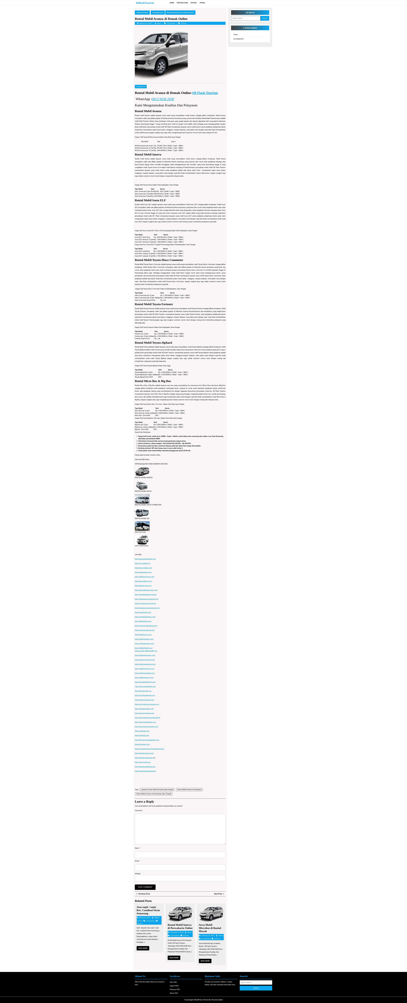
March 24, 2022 (144, 917)
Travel (202, 3)
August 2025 (174, 986)
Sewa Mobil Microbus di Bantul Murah (210, 928)
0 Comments (150, 921)
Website (137, 873)
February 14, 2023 (176, 932)
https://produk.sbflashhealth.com (146, 651)
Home (172, 3)
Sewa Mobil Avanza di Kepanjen (189, 789)
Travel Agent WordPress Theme (196, 1000)
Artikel (193, 3)
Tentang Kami (182, 3)
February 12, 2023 (207, 935)
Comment (139, 810)
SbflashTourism (145, 2)
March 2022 (174, 993)
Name (137, 848)
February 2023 (175, 989)
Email (137, 861)
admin (159, 23)
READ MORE (143, 948)
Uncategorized (158, 12)
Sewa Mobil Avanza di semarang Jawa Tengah (153, 794)
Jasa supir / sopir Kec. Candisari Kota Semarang (148, 910)
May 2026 (173, 982)
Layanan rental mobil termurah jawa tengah (157, 789)
